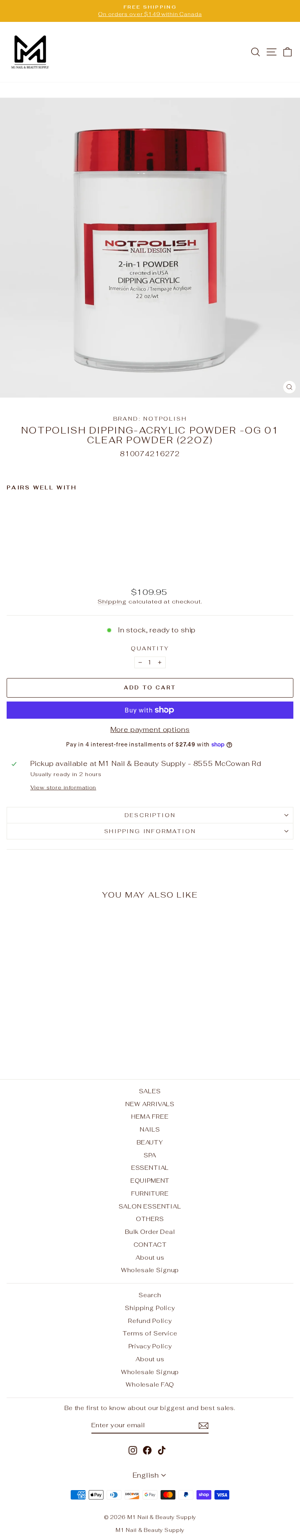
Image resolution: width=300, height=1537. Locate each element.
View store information (63, 787)
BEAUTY (150, 1142)
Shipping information (150, 831)
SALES (150, 1091)
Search (150, 1295)
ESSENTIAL (150, 1167)
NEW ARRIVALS (150, 1104)
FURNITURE (150, 1193)
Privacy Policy (150, 1346)
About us (150, 1257)
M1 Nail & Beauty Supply (150, 1530)
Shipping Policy (150, 1308)
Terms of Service (150, 1333)
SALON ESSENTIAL (150, 1206)
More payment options (150, 729)
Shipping (112, 601)
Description (150, 815)
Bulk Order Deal (150, 1231)
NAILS (150, 1129)
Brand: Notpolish (150, 418)
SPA (150, 1155)
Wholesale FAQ (150, 1384)
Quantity (150, 648)
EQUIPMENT (150, 1180)
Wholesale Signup (150, 1270)
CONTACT (150, 1244)
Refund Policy (149, 1321)
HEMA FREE (150, 1116)
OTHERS (150, 1219)
